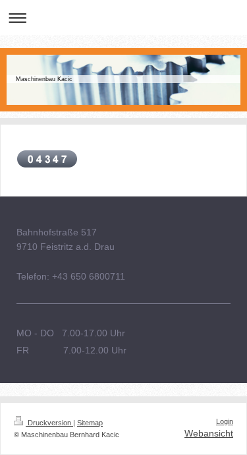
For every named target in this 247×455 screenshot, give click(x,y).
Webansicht (208, 433)
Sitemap (90, 423)
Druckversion (49, 423)
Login (224, 421)
